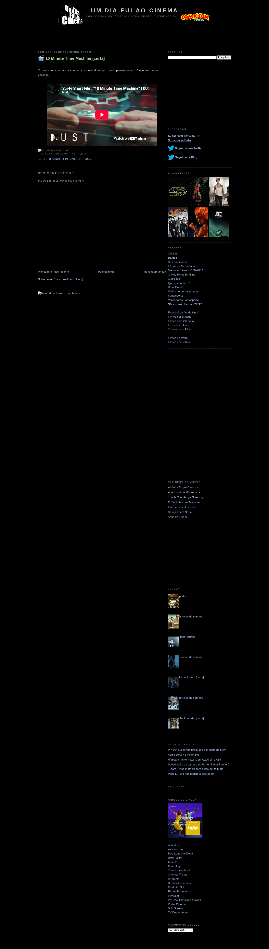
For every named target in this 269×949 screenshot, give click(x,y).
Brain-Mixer (175, 857)
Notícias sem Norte (180, 512)
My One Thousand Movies (184, 899)
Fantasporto (175, 295)
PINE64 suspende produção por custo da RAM (197, 749)
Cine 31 (173, 862)
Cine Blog (174, 866)
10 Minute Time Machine (65, 159)
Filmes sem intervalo (181, 320)
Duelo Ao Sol (176, 887)
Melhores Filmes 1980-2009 (185, 270)
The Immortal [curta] (191, 718)
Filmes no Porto (178, 337)
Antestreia (174, 845)
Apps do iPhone (178, 516)
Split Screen (175, 908)
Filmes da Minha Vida (181, 266)
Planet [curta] (186, 636)
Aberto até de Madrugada (184, 492)
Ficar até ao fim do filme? (184, 312)
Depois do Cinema (179, 883)
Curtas (88, 159)
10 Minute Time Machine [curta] (75, 58)
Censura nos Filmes (180, 329)
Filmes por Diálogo (179, 316)
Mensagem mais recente (53, 271)
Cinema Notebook (179, 870)
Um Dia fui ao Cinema (134, 10)
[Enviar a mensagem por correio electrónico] (87, 154)
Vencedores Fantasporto (183, 299)
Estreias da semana (190, 616)
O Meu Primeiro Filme (181, 274)
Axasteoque (175, 849)
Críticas (172, 253)
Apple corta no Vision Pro (183, 754)
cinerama (174, 878)
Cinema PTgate (177, 874)
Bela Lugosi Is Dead (180, 853)
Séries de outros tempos (183, 291)
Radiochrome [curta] (191, 677)
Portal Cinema (177, 904)
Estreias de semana (190, 657)
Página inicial (106, 271)
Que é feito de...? (179, 283)
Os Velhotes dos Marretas (184, 502)
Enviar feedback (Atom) (68, 279)
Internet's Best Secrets (182, 507)
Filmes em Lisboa (179, 342)
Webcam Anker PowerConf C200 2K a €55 (194, 759)
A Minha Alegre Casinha (183, 487)
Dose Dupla (175, 287)
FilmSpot (173, 895)
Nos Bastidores (177, 262)
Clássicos (174, 278)
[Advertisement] (134, 38)
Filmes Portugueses (180, 891)
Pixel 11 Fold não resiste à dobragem (191, 773)
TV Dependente (178, 912)
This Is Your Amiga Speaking (186, 497)
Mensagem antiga (155, 271)
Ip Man (182, 596)
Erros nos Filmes (178, 325)
